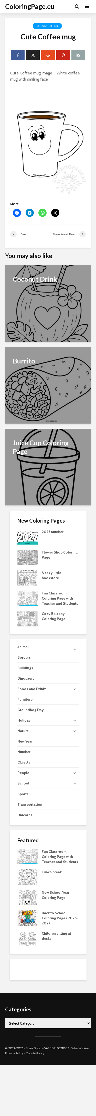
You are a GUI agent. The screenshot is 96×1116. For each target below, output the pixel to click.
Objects (23, 762)
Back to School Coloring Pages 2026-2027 (60, 918)
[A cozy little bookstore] (27, 577)
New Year (25, 741)
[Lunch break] (27, 876)
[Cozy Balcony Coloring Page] (27, 618)
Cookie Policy (35, 1053)
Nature (23, 730)
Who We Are (80, 1048)
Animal (23, 647)
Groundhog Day (30, 710)
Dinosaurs (25, 678)
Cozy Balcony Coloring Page (53, 616)
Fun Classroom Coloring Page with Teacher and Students (60, 598)
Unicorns (24, 815)
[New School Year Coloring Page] (27, 897)
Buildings (25, 668)
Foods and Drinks (47, 26)
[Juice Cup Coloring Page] (48, 466)
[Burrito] (48, 384)
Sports (22, 794)
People (23, 772)
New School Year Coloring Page (55, 895)
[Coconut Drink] (48, 303)
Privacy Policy (14, 1053)
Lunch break (52, 872)
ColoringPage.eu (30, 6)
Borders (24, 657)
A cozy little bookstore (51, 575)
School (23, 783)
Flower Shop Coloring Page (60, 555)
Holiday (24, 720)
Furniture (25, 699)
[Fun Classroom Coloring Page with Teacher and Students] (27, 598)
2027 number (52, 531)
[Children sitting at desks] (27, 938)
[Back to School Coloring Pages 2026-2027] (27, 917)
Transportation (29, 804)
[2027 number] (27, 536)
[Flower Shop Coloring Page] (27, 557)
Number (23, 751)
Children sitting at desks (56, 936)
